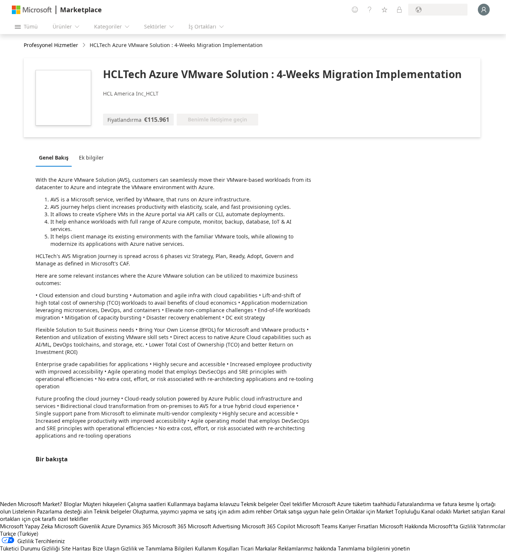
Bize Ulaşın (106, 548)
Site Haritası (76, 548)
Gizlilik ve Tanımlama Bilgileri (157, 548)
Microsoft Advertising (214, 526)
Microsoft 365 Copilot (268, 526)
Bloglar (72, 504)
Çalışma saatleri (146, 504)
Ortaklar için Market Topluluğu (382, 511)
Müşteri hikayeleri (104, 504)
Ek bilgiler (91, 157)
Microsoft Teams (317, 526)
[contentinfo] (84, 45)
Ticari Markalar (258, 548)
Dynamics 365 (134, 526)
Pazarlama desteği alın (64, 511)
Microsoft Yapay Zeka (26, 526)
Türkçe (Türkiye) (19, 533)
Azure (108, 526)
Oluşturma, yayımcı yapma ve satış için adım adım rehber (202, 511)
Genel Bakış (54, 157)
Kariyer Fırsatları (358, 526)
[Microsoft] (32, 10)
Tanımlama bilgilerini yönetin (374, 548)
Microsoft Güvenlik (77, 526)
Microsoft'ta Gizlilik (452, 526)
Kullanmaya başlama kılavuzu (203, 504)
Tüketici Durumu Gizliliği (30, 548)
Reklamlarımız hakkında (307, 548)
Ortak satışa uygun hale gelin (308, 511)
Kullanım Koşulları (217, 548)
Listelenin (23, 511)
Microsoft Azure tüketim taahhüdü (354, 504)
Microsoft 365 (169, 526)
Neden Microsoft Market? (31, 504)
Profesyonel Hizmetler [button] (51, 44)
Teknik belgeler (259, 504)
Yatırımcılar (491, 526)
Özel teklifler (295, 504)
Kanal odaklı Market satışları (455, 511)
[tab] (56, 157)
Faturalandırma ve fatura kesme (435, 504)
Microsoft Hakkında (403, 526)
